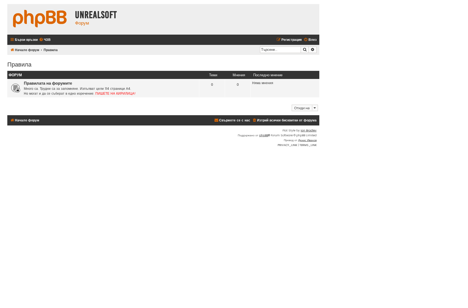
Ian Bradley (309, 130)
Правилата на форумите (48, 83)
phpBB (263, 135)
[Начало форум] (40, 19)
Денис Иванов (307, 140)
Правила (19, 64)
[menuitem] (45, 40)
